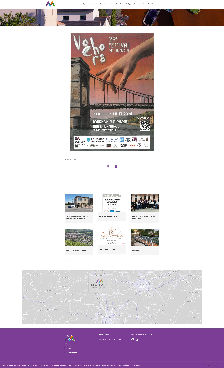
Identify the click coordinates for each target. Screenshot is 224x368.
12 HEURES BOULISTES (108, 216)
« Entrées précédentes (71, 259)
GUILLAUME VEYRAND (107, 249)
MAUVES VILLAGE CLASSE (76, 250)
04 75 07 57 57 (72, 353)
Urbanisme (136, 250)
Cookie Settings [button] (205, 365)
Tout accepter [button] (217, 365)
